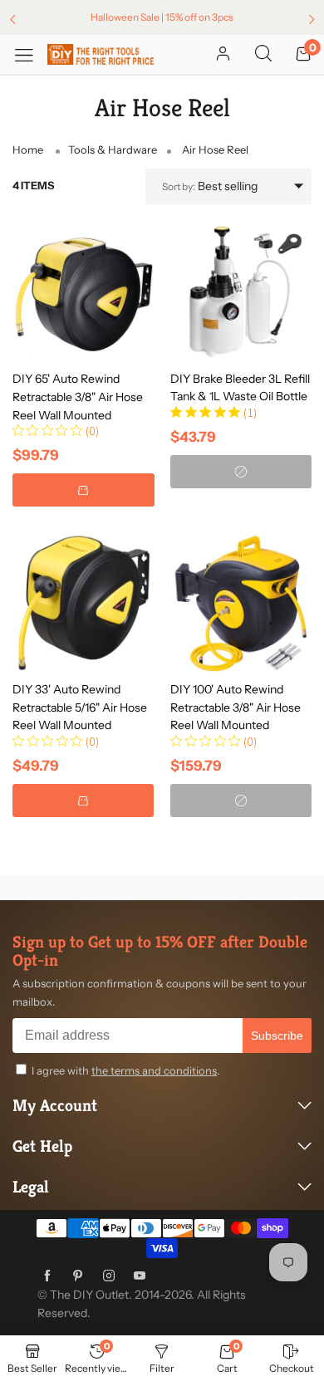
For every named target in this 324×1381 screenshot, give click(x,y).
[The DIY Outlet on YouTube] (140, 1276)
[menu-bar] (29, 54)
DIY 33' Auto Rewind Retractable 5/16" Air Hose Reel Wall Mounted (79, 707)
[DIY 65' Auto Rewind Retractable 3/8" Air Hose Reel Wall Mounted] (83, 291)
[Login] (223, 55)
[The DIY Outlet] (100, 54)
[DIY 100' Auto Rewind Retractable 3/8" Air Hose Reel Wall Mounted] (241, 602)
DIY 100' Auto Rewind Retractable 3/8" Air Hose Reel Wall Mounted (235, 707)
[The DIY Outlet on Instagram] (109, 1276)
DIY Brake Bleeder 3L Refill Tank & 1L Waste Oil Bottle (240, 387)
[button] (83, 490)
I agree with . (125, 1070)
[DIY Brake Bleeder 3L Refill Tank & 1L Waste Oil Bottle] (241, 291)
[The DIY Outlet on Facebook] (47, 1276)
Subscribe (277, 1035)
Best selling (210, 186)
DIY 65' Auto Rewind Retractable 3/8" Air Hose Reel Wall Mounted (77, 396)
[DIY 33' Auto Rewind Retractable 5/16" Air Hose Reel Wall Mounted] (83, 602)
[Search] (263, 55)
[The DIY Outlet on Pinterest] (78, 1276)
